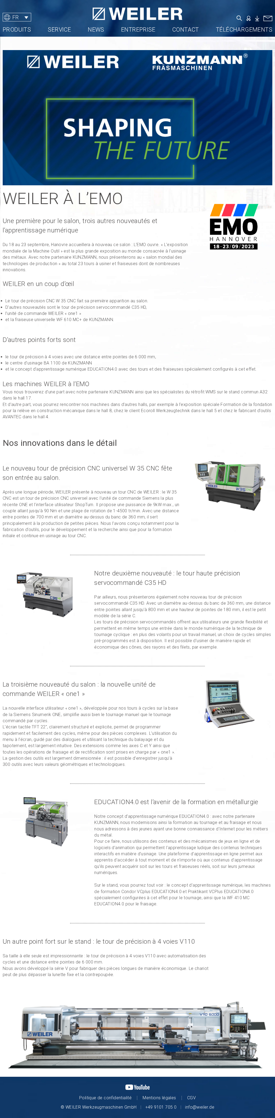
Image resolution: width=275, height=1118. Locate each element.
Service (59, 29)
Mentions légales (159, 1097)
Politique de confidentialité (105, 1097)
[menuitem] (17, 17)
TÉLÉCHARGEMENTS (244, 29)
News (96, 29)
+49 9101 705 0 (161, 1107)
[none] (36, 17)
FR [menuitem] (15, 17)
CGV (191, 1097)
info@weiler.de (199, 1107)
